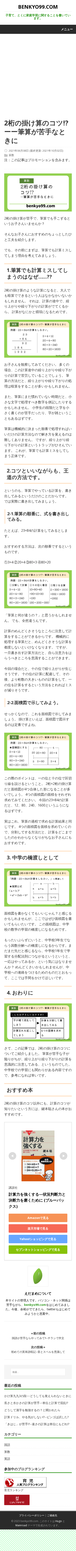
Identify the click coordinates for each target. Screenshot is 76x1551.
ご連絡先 (52, 1515)
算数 (11, 155)
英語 (7, 1459)
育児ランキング (13, 1490)
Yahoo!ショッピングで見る (38, 1239)
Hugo (58, 1521)
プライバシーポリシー (31, 1515)
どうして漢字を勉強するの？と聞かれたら (32, 1410)
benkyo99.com (35, 1305)
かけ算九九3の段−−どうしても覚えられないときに (37, 1396)
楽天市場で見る (38, 1228)
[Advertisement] (38, 78)
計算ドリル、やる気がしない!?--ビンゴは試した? (36, 1417)
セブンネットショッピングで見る (38, 1249)
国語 (7, 1445)
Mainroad (21, 1525)
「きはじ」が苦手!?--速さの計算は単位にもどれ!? (36, 1424)
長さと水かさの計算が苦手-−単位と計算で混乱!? (36, 1403)
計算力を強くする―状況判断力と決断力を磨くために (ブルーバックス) (37, 1200)
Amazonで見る (38, 1218)
